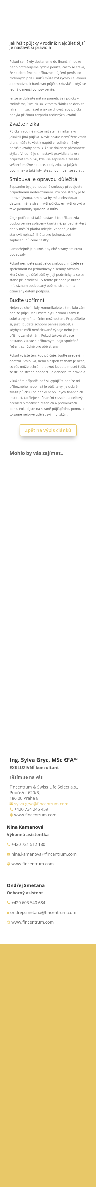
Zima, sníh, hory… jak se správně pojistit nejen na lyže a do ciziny (48, 488)
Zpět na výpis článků (48, 430)
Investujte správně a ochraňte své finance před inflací (48, 650)
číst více (21, 528)
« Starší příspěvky (24, 708)
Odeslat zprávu (61, 1156)
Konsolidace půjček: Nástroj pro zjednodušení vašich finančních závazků (48, 571)
